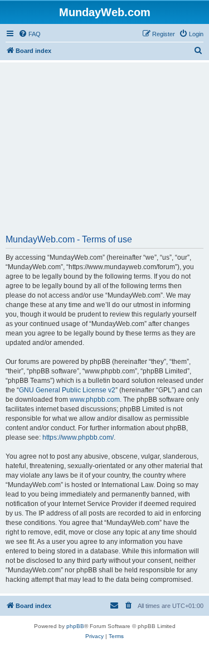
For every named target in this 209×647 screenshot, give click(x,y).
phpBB (75, 626)
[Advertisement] (104, 152)
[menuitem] (29, 34)
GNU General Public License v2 (67, 390)
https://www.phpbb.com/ (78, 437)
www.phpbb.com (95, 399)
